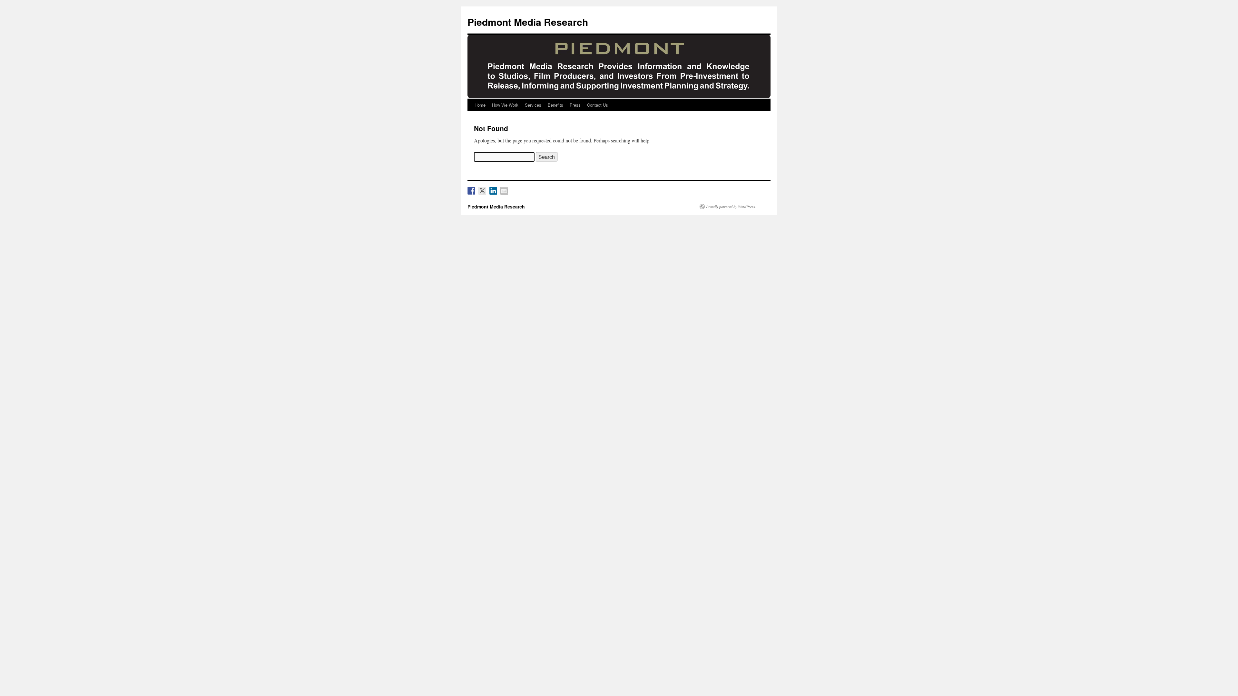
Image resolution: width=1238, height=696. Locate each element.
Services (533, 105)
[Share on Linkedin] (493, 191)
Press (575, 105)
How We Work (505, 105)
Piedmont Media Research (527, 22)
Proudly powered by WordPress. (731, 206)
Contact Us (597, 105)
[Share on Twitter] (482, 191)
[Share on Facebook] (471, 191)
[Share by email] (504, 191)
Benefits (555, 105)
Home (480, 105)
